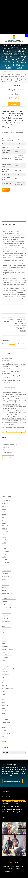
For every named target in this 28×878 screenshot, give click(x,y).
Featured (14, 104)
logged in (12, 343)
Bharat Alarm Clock (7, 358)
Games (4, 604)
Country (4, 554)
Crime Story (5, 559)
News (3, 660)
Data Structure (5, 562)
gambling (4, 601)
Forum (3, 596)
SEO (3, 699)
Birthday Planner (6, 526)
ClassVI (4, 545)
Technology (5, 719)
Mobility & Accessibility (8, 649)
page (3, 677)
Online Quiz (5, 663)
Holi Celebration (6, 612)
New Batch (5, 657)
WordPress (5, 739)
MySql (3, 652)
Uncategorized (6, 733)
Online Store (5, 666)
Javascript (4, 629)
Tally (3, 716)
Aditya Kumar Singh (12, 781)
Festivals (4, 587)
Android (4, 509)
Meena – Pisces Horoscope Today (11, 371)
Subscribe (8, 457)
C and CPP (5, 531)
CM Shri (4, 548)
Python (3, 691)
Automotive (5, 517)
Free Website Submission (9, 598)
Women (4, 736)
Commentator (5, 551)
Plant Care (4, 685)
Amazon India (19, 132)
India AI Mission (6, 621)
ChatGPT (4, 534)
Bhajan (4, 520)
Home (4, 71)
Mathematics (5, 646)
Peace (3, 680)
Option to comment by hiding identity (16, 432)
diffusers (4, 565)
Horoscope (5, 618)
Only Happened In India (8, 669)
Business (4, 528)
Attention (4, 514)
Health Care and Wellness (9, 607)
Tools (3, 725)
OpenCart (4, 671)
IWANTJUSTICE (6, 626)
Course (4, 556)
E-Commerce (5, 576)
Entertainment (5, 584)
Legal (3, 643)
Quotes (4, 694)
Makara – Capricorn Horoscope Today (12, 380)
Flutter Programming (7, 593)
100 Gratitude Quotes (13, 402)
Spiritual (4, 702)
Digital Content (6, 568)
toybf (3, 432)
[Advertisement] (14, 20)
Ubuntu (4, 730)
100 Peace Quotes (12, 414)
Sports (3, 708)
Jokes (3, 635)
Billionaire (4, 523)
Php (3, 683)
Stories (3, 713)
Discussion (5, 573)
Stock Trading (5, 711)
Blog (10, 71)
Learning (4, 641)
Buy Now (5, 190)
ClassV (4, 542)
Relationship (5, 697)
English (4, 582)
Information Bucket (7, 624)
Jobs (3, 632)
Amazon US (5, 506)
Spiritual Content (6, 705)
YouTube (4, 741)
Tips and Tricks (6, 722)
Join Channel (15, 94)
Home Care (5, 615)
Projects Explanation (7, 688)
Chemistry (4, 537)
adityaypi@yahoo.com (15, 90)
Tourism (4, 727)
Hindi (3, 610)
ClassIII (4, 540)
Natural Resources (7, 655)
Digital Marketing (6, 570)
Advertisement (5, 500)
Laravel (4, 638)
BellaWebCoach (6, 427)
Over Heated (5, 674)
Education (4, 579)
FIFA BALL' (5, 590)
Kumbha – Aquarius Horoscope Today (12, 376)
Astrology (4, 512)
